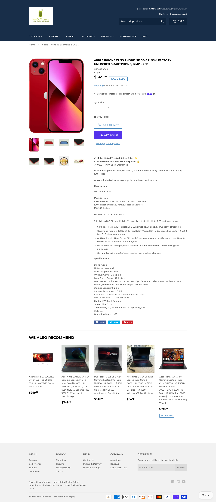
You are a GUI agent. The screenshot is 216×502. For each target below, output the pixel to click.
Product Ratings (91, 467)
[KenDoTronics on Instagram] (178, 482)
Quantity (99, 102)
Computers (35, 471)
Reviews (106, 36)
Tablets (33, 467)
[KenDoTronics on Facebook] (173, 482)
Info (145, 36)
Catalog (34, 36)
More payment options (108, 143)
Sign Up (181, 467)
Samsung (87, 36)
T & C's (59, 471)
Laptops (53, 36)
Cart (180, 21)
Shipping (99, 85)
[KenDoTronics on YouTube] (183, 482)
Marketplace (128, 36)
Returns (60, 464)
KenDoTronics (44, 496)
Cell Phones (35, 464)
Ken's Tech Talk (118, 467)
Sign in (162, 14)
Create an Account (178, 14)
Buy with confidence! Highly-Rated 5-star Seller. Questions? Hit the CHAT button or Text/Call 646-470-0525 (57, 485)
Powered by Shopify (64, 496)
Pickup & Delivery (92, 464)
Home (32, 44)
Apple (70, 36)
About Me (115, 460)
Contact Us (89, 460)
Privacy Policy (63, 467)
